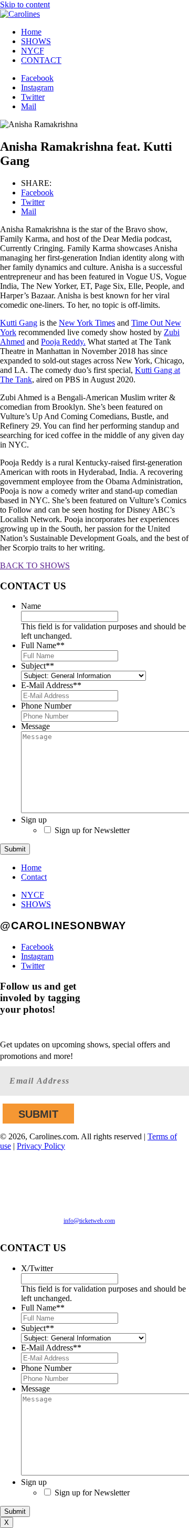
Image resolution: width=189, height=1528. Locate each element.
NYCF (32, 50)
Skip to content (25, 4)
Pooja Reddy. (63, 341)
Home (31, 31)
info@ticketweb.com (89, 1220)
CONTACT (41, 60)
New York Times (87, 322)
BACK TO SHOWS (35, 565)
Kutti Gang (18, 322)
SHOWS (36, 41)
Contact (34, 876)
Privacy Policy (41, 1145)
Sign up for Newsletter (92, 830)
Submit (15, 849)
